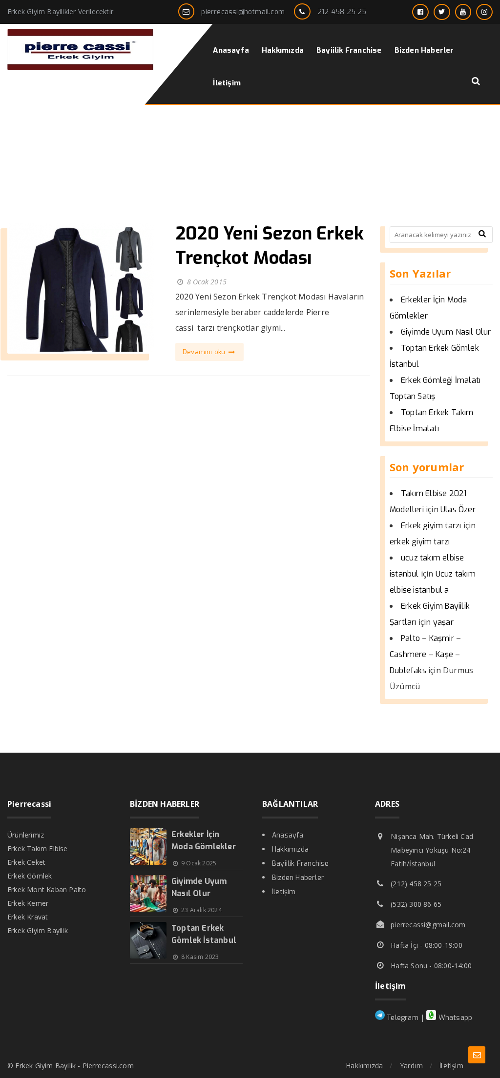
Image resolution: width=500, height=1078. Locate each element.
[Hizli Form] (476, 1054)
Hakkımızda (290, 849)
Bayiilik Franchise (300, 863)
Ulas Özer (458, 509)
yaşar (443, 622)
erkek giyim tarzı (420, 542)
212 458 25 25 (342, 12)
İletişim (284, 892)
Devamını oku (205, 352)
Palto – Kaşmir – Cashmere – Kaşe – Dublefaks (425, 654)
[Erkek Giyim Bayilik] (80, 67)
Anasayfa (288, 835)
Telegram (401, 1017)
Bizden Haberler (298, 877)
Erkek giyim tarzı (431, 525)
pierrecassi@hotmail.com (243, 12)
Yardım (411, 1066)
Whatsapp (454, 1017)
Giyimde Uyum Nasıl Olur (446, 332)
